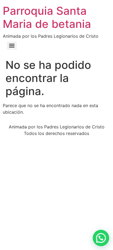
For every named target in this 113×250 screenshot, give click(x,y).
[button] (101, 238)
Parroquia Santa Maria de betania (47, 17)
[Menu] (12, 46)
